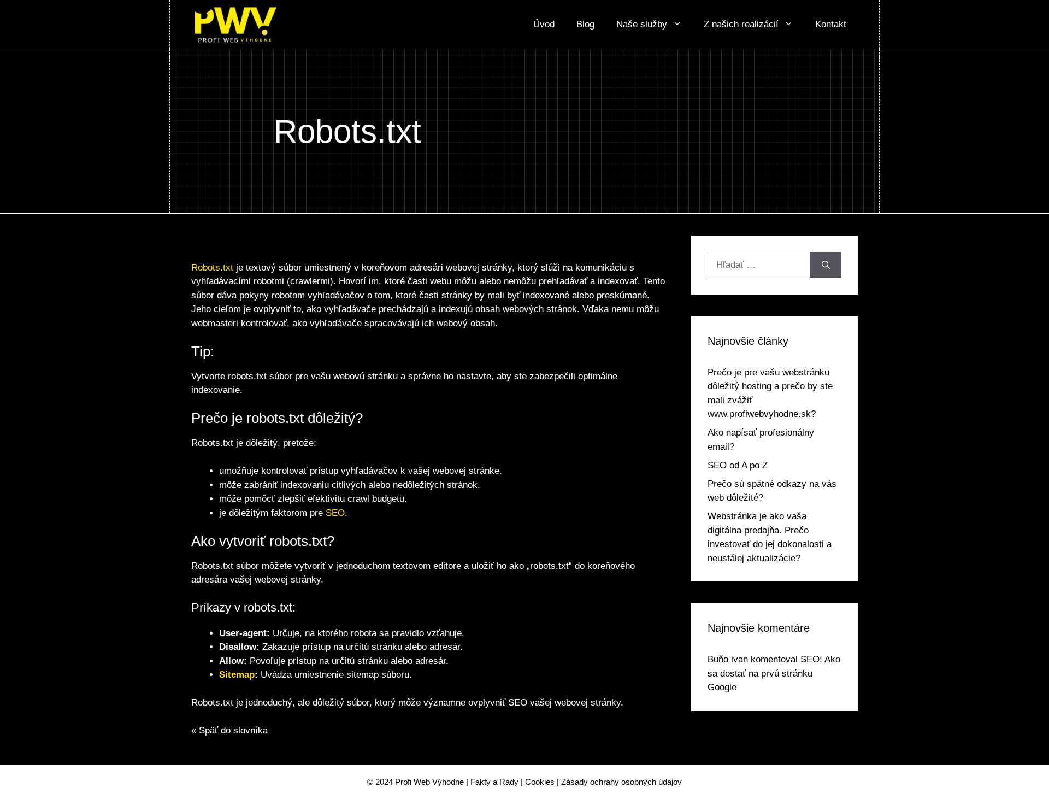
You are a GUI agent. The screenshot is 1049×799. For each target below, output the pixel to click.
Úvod (544, 24)
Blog (585, 24)
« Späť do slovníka (229, 730)
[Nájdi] (825, 265)
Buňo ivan (728, 659)
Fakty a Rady (494, 781)
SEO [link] (335, 513)
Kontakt (830, 24)
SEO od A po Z (738, 465)
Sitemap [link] (237, 674)
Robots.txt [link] (212, 267)
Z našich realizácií (741, 24)
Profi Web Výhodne (429, 781)
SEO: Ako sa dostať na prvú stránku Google (774, 673)
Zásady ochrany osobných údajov (621, 781)
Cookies (540, 781)
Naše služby (641, 24)
